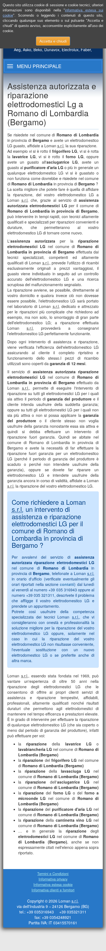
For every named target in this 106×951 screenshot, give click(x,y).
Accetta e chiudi (53, 41)
